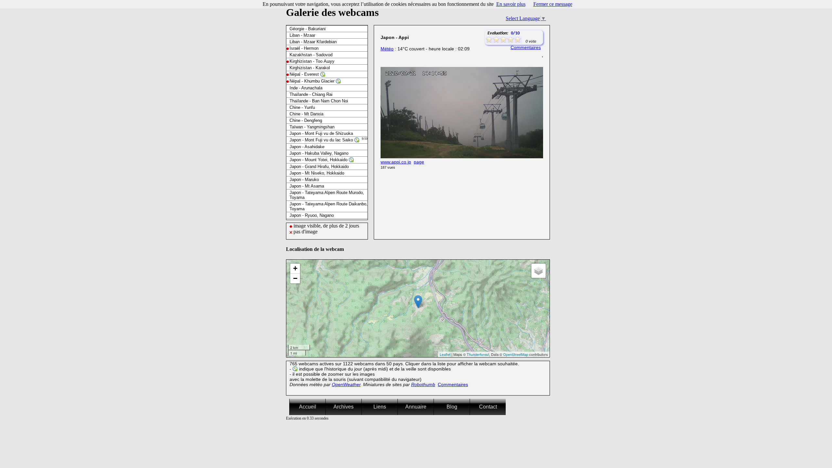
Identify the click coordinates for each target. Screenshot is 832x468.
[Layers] (538, 271)
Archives (343, 407)
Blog (452, 407)
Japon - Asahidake (307, 146)
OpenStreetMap (515, 354)
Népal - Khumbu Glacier (313, 81)
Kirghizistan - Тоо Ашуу (312, 61)
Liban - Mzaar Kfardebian (313, 41)
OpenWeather (346, 384)
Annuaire (415, 407)
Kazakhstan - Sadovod (311, 54)
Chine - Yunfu (302, 107)
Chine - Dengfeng (306, 120)
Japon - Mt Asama (307, 186)
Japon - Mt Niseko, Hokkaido (317, 173)
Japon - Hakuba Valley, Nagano (319, 153)
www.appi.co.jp (396, 161)
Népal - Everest (305, 74)
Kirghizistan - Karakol (310, 67)
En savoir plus (511, 4)
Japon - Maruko (304, 179)
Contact (488, 407)
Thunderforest (478, 354)
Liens (379, 407)
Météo (387, 48)
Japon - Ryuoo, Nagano (312, 215)
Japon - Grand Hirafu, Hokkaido (319, 166)
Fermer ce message (552, 4)
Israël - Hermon (304, 48)
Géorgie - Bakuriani (308, 28)
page (419, 161)
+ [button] (295, 268)
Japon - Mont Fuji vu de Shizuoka (321, 133)
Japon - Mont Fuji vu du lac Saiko (322, 139)
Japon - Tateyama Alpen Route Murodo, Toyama (327, 195)
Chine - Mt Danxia (306, 113)
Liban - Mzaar (302, 35)
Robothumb (423, 384)
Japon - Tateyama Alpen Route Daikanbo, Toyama (329, 206)
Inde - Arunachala (306, 87)
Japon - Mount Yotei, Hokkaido (319, 159)
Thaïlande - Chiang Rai (311, 94)
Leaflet (445, 354)
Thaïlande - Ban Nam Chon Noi (319, 100)
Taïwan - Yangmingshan (312, 126)
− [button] (295, 278)
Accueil (307, 407)
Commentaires (526, 47)
